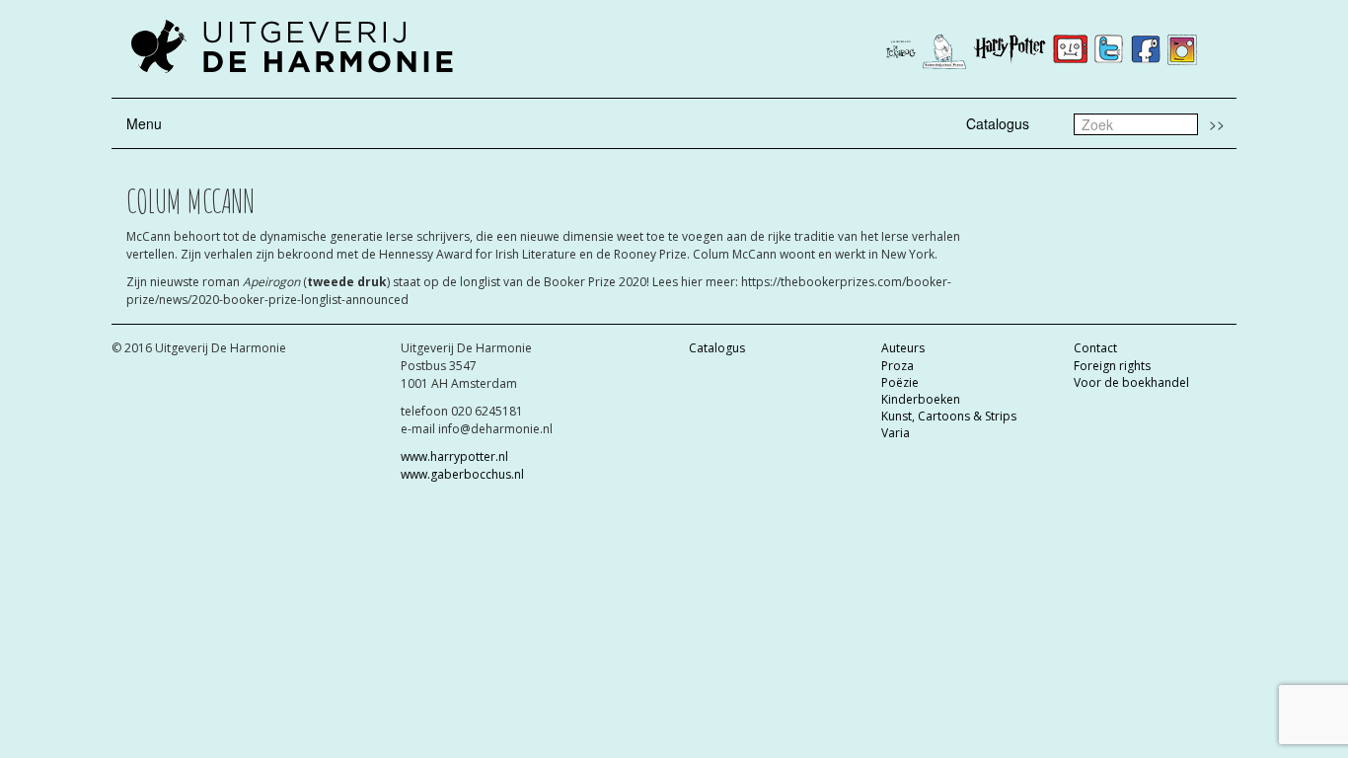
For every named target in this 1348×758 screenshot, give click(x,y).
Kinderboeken (920, 399)
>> (1217, 123)
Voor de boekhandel (1131, 382)
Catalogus (997, 123)
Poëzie (900, 382)
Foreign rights (1112, 365)
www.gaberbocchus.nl (462, 474)
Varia (895, 432)
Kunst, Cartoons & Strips (948, 416)
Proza (897, 365)
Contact (1095, 348)
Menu (144, 123)
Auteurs (903, 348)
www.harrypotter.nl (454, 456)
